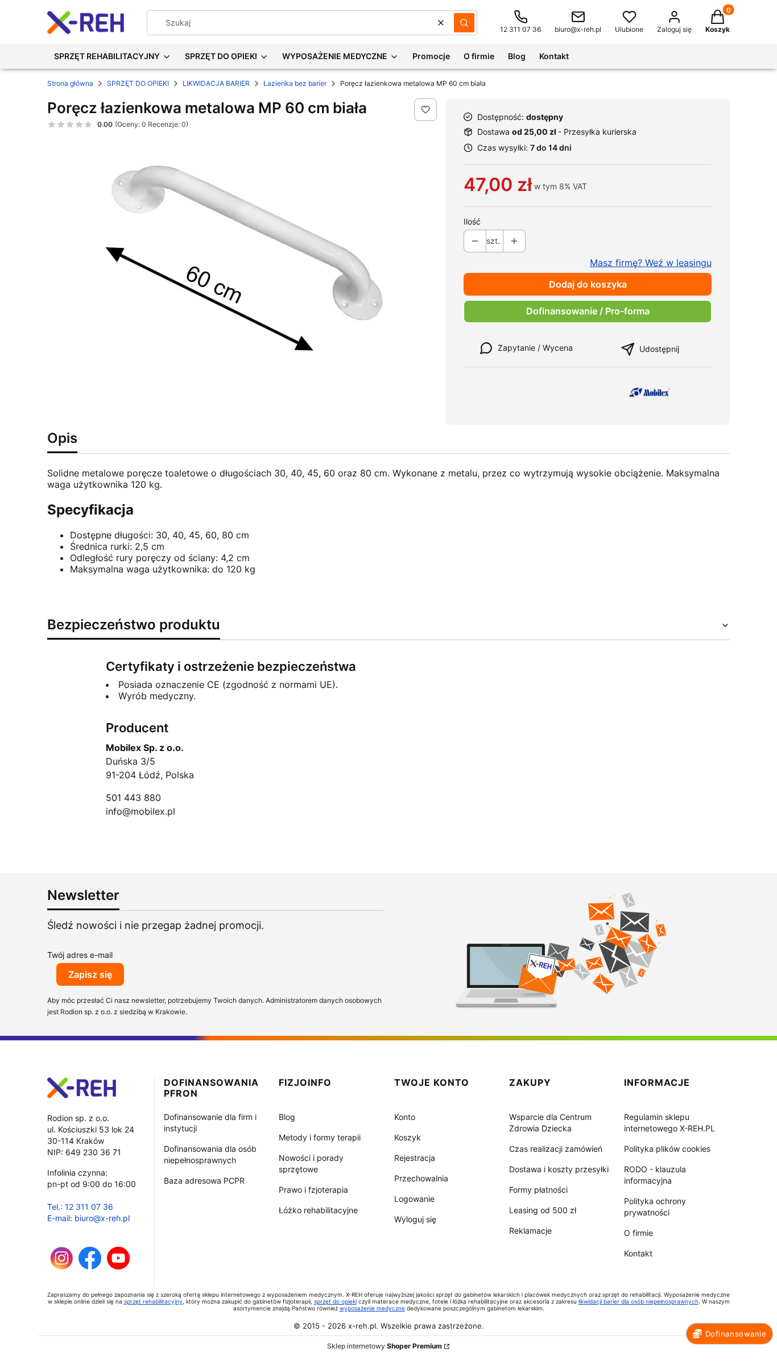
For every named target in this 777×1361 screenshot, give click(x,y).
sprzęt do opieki (335, 1301)
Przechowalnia (421, 1178)
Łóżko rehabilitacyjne (318, 1210)
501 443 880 (133, 797)
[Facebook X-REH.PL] (89, 1266)
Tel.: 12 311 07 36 (80, 1206)
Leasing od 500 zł (542, 1210)
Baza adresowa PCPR (204, 1180)
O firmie (638, 1233)
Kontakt (638, 1253)
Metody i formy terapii (320, 1137)
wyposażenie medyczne (372, 1308)
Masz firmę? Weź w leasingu (651, 262)
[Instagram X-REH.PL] (61, 1266)
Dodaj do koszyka (588, 284)
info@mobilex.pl (140, 811)
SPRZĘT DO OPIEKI (138, 83)
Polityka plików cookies (667, 1148)
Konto (404, 1117)
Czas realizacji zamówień (555, 1148)
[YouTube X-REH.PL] (118, 1266)
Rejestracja (414, 1158)
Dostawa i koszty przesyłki (559, 1169)
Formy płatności (538, 1189)
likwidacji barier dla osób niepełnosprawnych (638, 1301)
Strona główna (70, 83)
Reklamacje (530, 1230)
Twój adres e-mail (80, 955)
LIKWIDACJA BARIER (216, 83)
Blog (287, 1117)
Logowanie (414, 1199)
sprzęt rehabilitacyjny (153, 1301)
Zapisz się (90, 974)
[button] (464, 22)
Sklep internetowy (384, 1346)
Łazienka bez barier (294, 83)
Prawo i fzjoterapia (313, 1189)
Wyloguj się (415, 1219)
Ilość (472, 221)
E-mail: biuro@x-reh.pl (88, 1218)
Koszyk (407, 1137)
